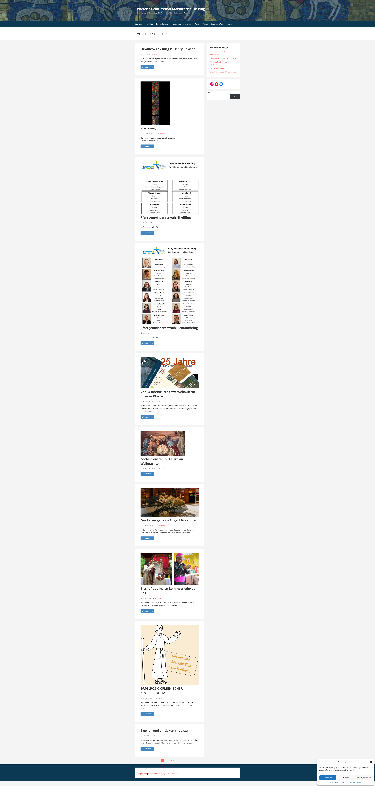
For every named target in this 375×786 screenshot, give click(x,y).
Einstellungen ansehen (363, 778)
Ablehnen (345, 778)
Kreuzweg (148, 128)
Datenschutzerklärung (156, 774)
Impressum (142, 774)
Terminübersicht (162, 24)
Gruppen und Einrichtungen (181, 24)
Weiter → (174, 760)
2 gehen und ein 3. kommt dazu (164, 730)
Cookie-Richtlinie (334, 782)
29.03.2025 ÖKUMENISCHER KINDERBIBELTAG (162, 690)
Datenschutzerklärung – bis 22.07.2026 (350, 782)
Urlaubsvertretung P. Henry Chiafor (168, 49)
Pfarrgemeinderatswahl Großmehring (169, 328)
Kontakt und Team (217, 24)
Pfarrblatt (149, 24)
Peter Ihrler (157, 54)
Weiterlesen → (147, 67)
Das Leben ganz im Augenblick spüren (169, 520)
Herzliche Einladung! (217, 68)
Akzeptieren (328, 778)
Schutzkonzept (172, 774)
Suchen (209, 93)
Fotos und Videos (201, 24)
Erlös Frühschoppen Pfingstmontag (223, 72)
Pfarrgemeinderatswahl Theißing (166, 217)
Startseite (138, 24)
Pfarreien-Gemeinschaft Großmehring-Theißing (171, 9)
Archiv (230, 24)
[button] (371, 762)
